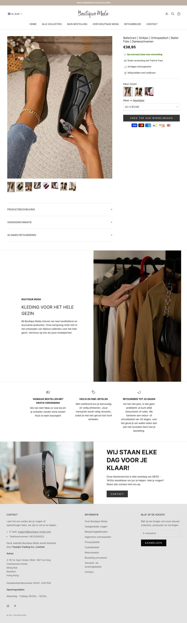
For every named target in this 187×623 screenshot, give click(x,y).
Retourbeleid (132, 24)
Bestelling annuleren (96, 557)
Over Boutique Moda (106, 24)
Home (33, 24)
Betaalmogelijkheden (96, 531)
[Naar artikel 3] (28, 187)
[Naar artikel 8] (72, 186)
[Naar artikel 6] (55, 185)
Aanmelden (153, 542)
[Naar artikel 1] (11, 187)
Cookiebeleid (92, 547)
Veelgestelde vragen (96, 526)
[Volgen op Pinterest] (15, 606)
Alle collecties (52, 24)
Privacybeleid (92, 542)
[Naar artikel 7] (63, 186)
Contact (152, 24)
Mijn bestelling (77, 24)
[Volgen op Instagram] (8, 606)
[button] (15, 14)
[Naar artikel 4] (37, 185)
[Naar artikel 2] (20, 187)
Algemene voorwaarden (98, 537)
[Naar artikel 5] (46, 185)
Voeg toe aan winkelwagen (151, 118)
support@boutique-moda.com (34, 531)
